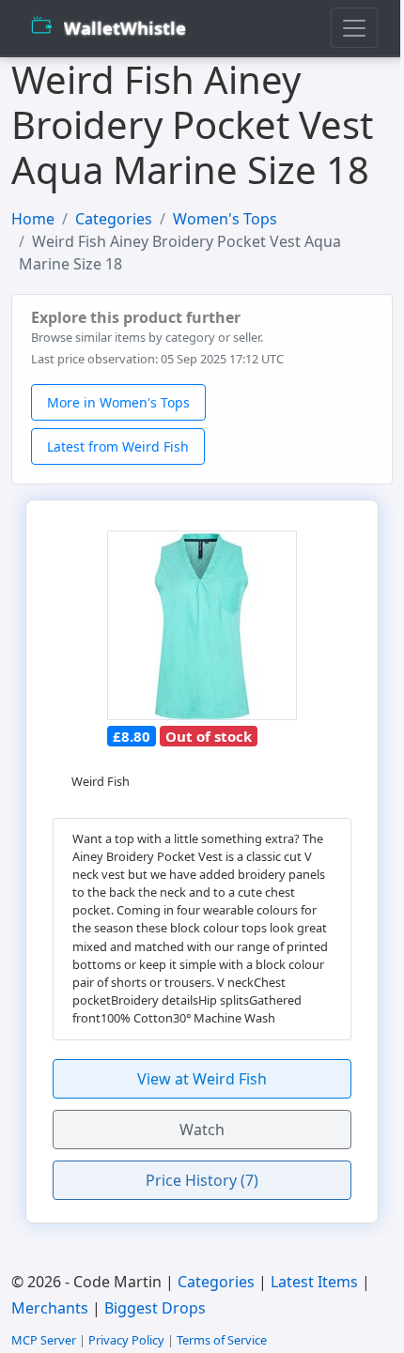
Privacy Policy (126, 1339)
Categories (113, 218)
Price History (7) (202, 1180)
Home (32, 218)
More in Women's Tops (118, 402)
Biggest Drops (155, 1308)
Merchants (49, 1308)
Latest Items (314, 1281)
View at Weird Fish (202, 1079)
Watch (202, 1129)
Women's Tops (225, 218)
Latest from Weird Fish (118, 446)
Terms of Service (222, 1339)
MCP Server (43, 1339)
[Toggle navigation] (354, 28)
